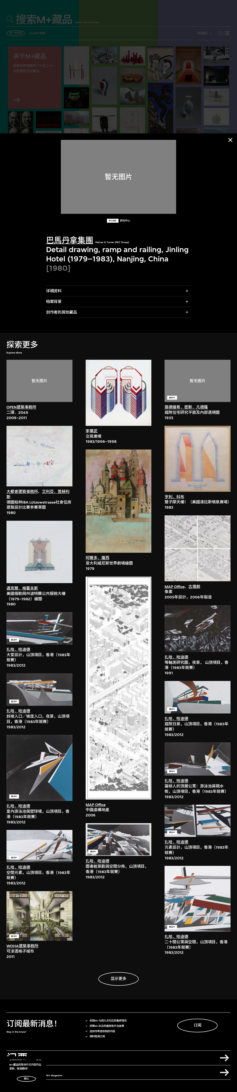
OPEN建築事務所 (21, 407)
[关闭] (230, 140)
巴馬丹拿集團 (69, 240)
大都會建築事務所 (22, 491)
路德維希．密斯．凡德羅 (186, 407)
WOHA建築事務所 (22, 946)
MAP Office (96, 804)
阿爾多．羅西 (97, 558)
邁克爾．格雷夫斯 (22, 588)
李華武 (91, 431)
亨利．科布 (174, 497)
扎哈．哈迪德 (18, 649)
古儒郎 (194, 586)
